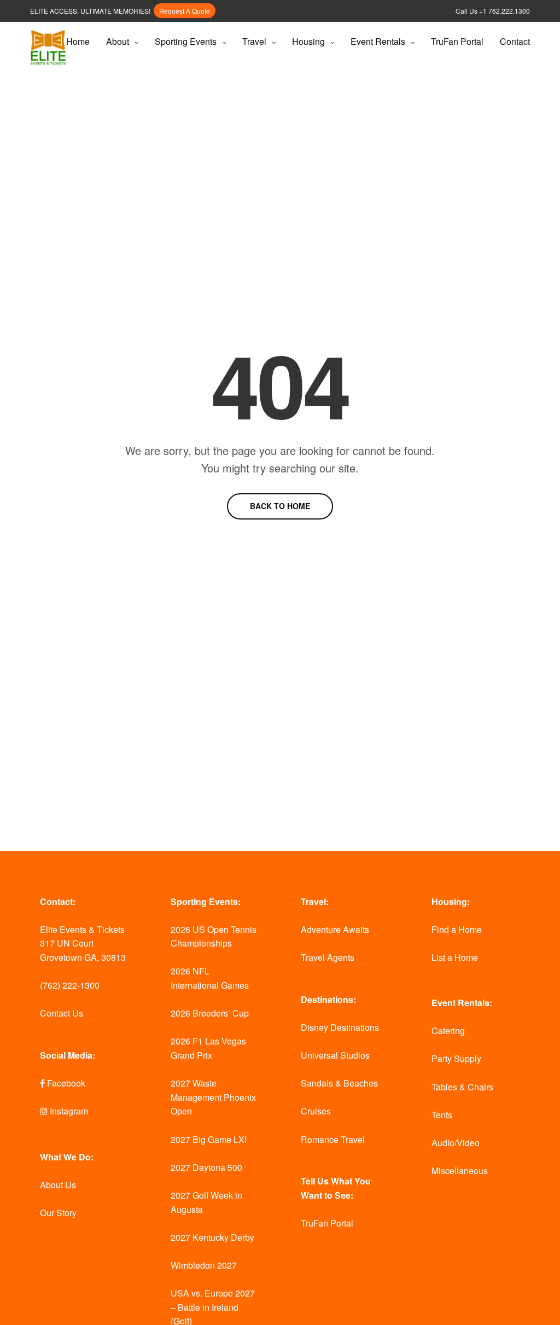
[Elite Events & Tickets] (48, 48)
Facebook (65, 1083)
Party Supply (456, 1058)
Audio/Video (455, 1142)
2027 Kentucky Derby (212, 1237)
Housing (308, 41)
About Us (58, 1184)
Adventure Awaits (335, 929)
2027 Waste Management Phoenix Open (213, 1097)
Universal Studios (335, 1055)
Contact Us (61, 1013)
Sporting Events (186, 41)
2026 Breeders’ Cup (210, 1013)
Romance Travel (333, 1139)
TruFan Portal (457, 41)
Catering (448, 1030)
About (117, 41)
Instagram (68, 1111)
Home (78, 41)
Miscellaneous (459, 1170)
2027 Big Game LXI (209, 1139)
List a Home (454, 957)
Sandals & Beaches (339, 1083)
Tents (441, 1114)
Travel (254, 41)
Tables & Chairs (462, 1087)
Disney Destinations (340, 1027)
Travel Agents (327, 957)
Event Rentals (378, 41)
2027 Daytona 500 (206, 1167)
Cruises (316, 1111)
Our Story (58, 1212)
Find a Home (456, 929)
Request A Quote (184, 10)
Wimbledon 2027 (204, 1265)
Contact (515, 41)
